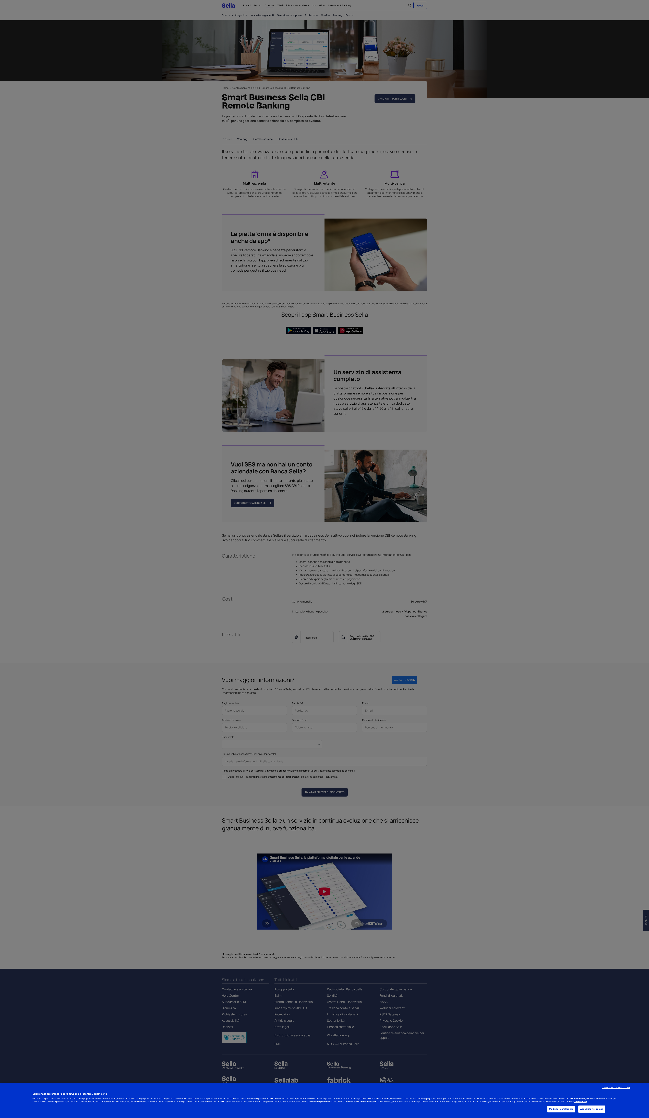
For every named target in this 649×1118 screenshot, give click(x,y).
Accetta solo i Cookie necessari (616, 1087)
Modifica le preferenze (561, 1109)
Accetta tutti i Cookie (591, 1109)
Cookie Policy (580, 1101)
